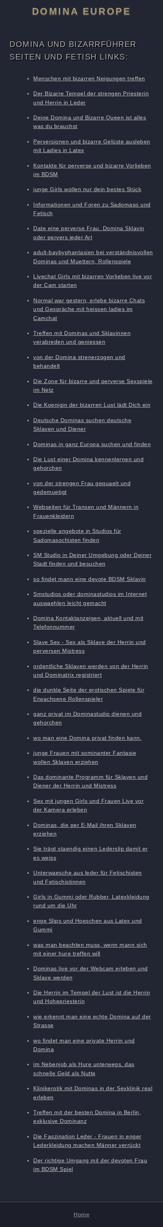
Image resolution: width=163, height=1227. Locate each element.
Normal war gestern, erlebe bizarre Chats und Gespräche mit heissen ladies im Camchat (89, 309)
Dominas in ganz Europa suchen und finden (92, 444)
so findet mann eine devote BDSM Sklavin (89, 579)
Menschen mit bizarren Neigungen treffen (89, 78)
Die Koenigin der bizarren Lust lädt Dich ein (91, 405)
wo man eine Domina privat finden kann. (87, 738)
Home (81, 1214)
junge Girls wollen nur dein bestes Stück (87, 189)
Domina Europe (81, 11)
